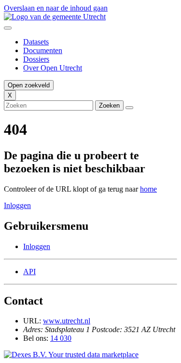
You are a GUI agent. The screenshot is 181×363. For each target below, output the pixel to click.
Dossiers (36, 59)
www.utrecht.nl (66, 321)
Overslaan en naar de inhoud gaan (56, 8)
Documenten (42, 50)
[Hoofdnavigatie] (8, 28)
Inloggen (17, 205)
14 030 (60, 338)
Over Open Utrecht (52, 68)
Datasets (36, 42)
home (148, 189)
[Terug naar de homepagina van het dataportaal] (90, 17)
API (29, 271)
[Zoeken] (129, 107)
